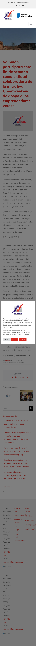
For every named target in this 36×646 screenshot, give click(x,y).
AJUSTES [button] (6, 339)
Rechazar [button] (22, 339)
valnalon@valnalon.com (23, 2)
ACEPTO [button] (14, 339)
